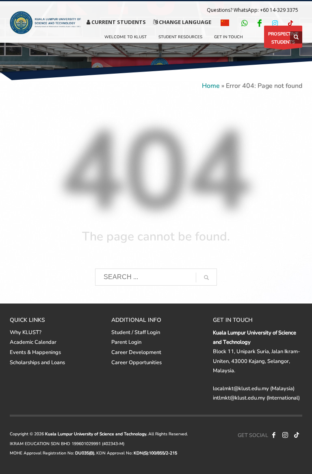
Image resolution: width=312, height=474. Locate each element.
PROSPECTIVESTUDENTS (283, 37)
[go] (206, 277)
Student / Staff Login (135, 332)
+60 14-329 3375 (279, 10)
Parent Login (126, 342)
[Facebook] (259, 22)
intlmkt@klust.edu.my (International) (256, 397)
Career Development (136, 352)
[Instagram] (275, 22)
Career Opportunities (136, 362)
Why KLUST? (25, 332)
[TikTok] (290, 22)
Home (211, 85)
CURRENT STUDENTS (118, 22)
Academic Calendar (33, 342)
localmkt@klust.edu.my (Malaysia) (254, 388)
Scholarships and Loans (37, 362)
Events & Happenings (35, 352)
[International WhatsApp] (244, 22)
